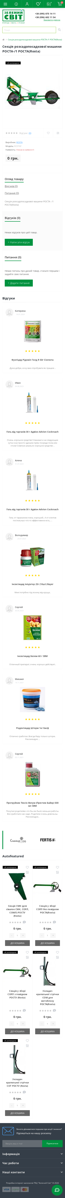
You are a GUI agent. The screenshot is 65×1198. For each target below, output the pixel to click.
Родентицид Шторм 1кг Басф (32, 728)
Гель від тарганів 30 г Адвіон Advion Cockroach (32, 431)
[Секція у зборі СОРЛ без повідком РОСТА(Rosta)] (47, 886)
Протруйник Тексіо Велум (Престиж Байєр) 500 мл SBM (32, 804)
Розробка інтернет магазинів (19, 1183)
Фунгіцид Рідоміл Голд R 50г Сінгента (32, 359)
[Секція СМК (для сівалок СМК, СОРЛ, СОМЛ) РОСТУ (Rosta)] (17, 886)
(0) (30, 133)
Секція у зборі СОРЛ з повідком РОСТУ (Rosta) (17, 994)
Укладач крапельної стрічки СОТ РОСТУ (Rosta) (17, 1082)
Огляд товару (14, 179)
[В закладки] (27, 867)
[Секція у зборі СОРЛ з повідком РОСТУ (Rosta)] (17, 971)
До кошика (17, 943)
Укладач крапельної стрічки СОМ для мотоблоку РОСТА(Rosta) (47, 997)
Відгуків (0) (11, 186)
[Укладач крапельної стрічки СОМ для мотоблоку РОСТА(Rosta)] (47, 971)
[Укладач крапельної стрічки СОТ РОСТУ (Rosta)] (17, 1059)
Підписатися (52, 1143)
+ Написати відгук (19, 242)
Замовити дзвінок (52, 20)
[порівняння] (27, 872)
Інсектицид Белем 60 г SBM (32, 656)
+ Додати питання (19, 283)
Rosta (19, 142)
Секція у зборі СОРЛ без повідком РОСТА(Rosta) (47, 909)
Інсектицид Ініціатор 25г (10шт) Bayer (32, 584)
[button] (27, 4)
